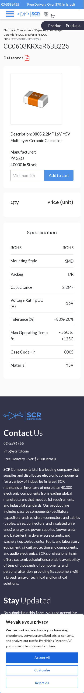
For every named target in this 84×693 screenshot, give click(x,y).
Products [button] (73, 25)
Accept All (42, 657)
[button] (59, 175)
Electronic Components (18, 30)
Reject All (42, 683)
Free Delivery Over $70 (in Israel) (51, 4)
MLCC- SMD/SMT (26, 34)
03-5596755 (10, 4)
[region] (42, 653)
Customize (42, 670)
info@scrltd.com (16, 451)
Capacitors (41, 30)
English (46, 14)
